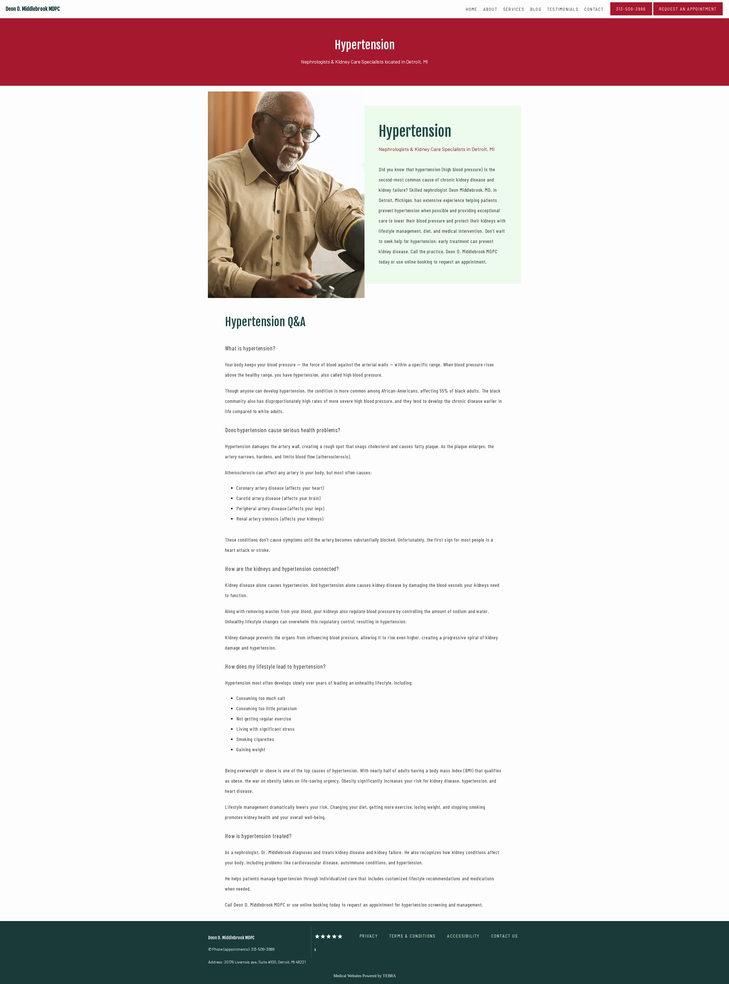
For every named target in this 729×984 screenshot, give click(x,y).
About (490, 9)
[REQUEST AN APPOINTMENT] (688, 15)
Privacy (369, 935)
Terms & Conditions (412, 935)
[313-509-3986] (631, 15)
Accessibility (463, 935)
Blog (536, 9)
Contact (594, 9)
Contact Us (504, 935)
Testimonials (563, 9)
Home (472, 9)
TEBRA (389, 976)
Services (514, 9)
